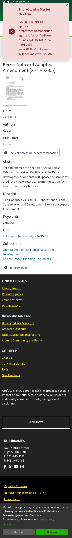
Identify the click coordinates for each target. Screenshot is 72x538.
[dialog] (36, 520)
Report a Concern (15, 486)
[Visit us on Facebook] (5, 467)
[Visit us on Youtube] (16, 467)
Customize (9, 524)
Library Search (11, 288)
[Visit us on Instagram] (22, 467)
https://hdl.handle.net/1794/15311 (25, 236)
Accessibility (12, 499)
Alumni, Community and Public (22, 340)
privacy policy (47, 519)
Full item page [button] (18, 267)
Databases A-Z (11, 305)
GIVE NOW (36, 422)
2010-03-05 (10, 117)
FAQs (5, 369)
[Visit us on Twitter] (10, 467)
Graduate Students (14, 329)
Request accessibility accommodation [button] (33, 153)
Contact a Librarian (14, 363)
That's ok (52, 532)
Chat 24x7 (8, 358)
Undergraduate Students (18, 323)
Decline (18, 532)
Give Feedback (11, 375)
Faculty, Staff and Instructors (21, 335)
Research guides (12, 294)
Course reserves (12, 300)
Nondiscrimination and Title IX (24, 492)
